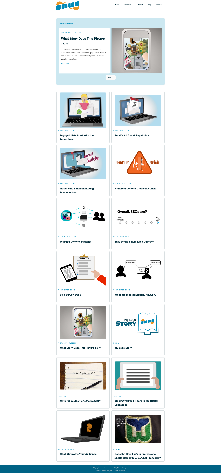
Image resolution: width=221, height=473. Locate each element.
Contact (159, 5)
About (140, 5)
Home (117, 5)
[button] (129, 4)
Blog (149, 5)
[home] (67, 5)
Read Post (65, 63)
